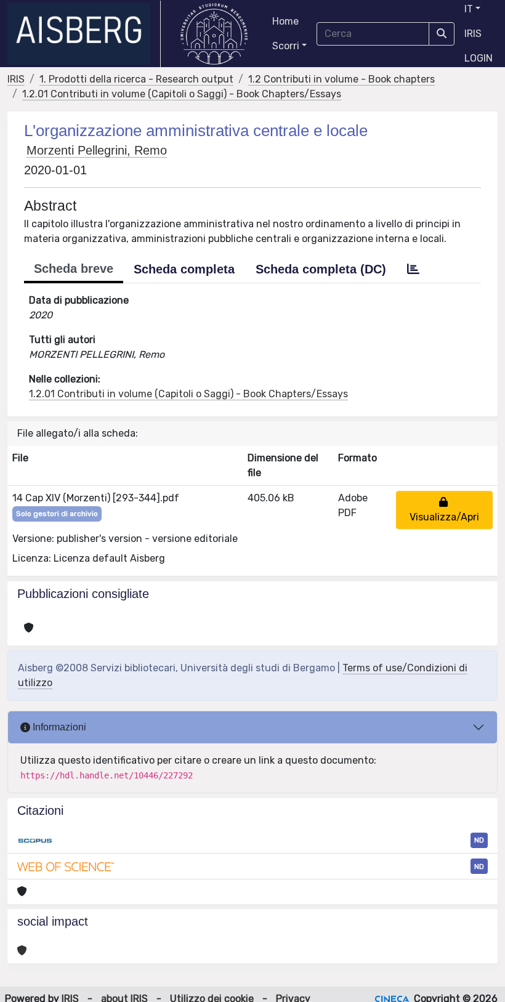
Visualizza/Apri (444, 509)
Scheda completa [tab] (184, 269)
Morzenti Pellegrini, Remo (96, 150)
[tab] (413, 269)
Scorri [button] (285, 46)
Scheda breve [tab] (73, 268)
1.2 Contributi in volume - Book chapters (341, 79)
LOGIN (478, 58)
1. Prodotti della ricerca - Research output (136, 79)
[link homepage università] (214, 34)
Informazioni (58, 727)
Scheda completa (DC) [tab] (321, 269)
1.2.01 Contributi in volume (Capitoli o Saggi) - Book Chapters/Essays (181, 94)
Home (285, 21)
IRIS (473, 33)
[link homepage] (84, 34)
